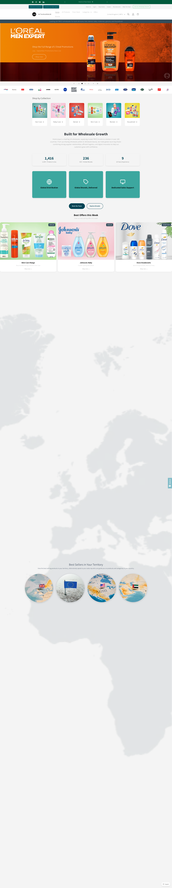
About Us (88, 7)
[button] (86, 12)
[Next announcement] (107, 2)
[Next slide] (93, 83)
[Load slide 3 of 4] (85, 83)
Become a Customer (35, 7)
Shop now (40, 69)
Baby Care (57, 122)
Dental (75, 122)
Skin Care (94, 122)
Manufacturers (116, 7)
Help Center (102, 7)
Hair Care (38, 122)
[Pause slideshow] (98, 83)
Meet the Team (77, 206)
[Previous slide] (74, 83)
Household (131, 122)
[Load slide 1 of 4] (78, 83)
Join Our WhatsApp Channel (141, 6)
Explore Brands (95, 206)
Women (112, 122)
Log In (94, 7)
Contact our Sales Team (51, 7)
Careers (109, 7)
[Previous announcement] (65, 2)
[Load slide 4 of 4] (88, 83)
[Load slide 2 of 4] (82, 83)
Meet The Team (127, 7)
